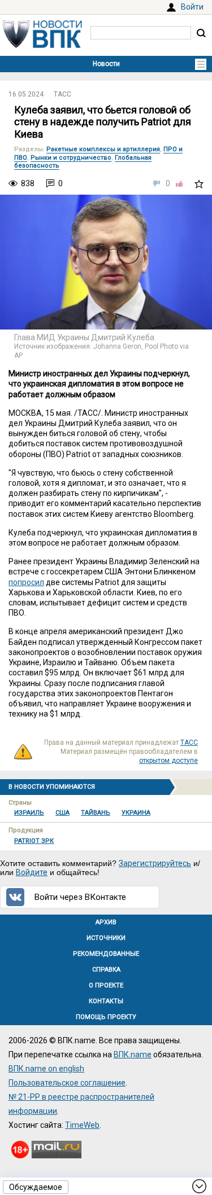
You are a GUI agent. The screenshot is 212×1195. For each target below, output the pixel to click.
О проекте (106, 985)
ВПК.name (133, 1054)
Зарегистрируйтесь (155, 863)
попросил (26, 582)
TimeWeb (82, 1125)
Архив (106, 922)
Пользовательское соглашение (67, 1082)
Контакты (106, 1001)
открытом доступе (168, 761)
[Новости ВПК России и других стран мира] (42, 45)
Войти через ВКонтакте (80, 897)
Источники (106, 938)
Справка (106, 969)
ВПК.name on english (46, 1068)
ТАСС (62, 94)
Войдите (31, 872)
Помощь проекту (106, 1017)
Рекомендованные (106, 953)
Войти (192, 6)
